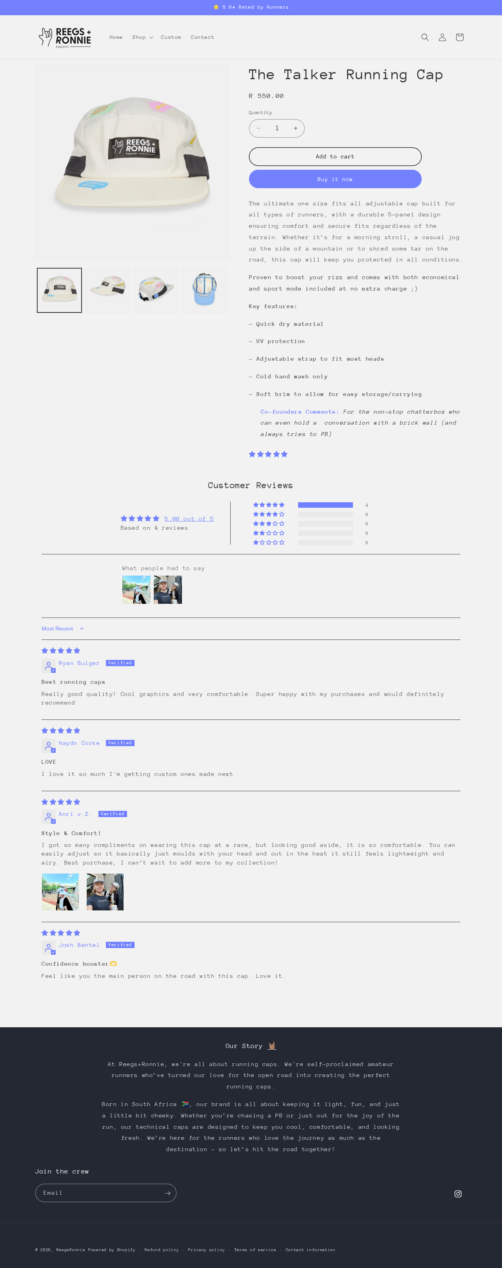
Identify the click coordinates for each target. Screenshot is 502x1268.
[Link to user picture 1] (60, 892)
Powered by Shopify (112, 1250)
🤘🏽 (271, 1046)
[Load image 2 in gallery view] (107, 290)
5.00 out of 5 (189, 518)
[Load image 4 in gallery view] (204, 290)
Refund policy (162, 1249)
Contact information (311, 1249)
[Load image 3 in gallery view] (156, 290)
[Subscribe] (167, 1193)
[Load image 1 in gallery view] (59, 290)
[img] (61, 650)
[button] (142, 37)
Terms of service (255, 1249)
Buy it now (335, 179)
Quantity (260, 112)
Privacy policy (206, 1249)
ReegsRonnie (70, 1250)
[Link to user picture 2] (105, 892)
